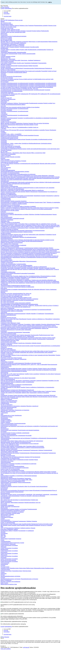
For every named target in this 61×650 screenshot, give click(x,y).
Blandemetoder (4, 507)
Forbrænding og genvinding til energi (9, 162)
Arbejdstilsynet (25, 143)
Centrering (13, 355)
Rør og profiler (9, 319)
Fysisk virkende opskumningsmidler (9, 53)
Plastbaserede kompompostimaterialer (9, 136)
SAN (13, 305)
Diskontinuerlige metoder (6, 477)
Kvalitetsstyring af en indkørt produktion (10, 245)
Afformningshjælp (5, 439)
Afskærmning (4, 240)
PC (24, 305)
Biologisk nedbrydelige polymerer (48, 163)
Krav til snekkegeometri (22, 328)
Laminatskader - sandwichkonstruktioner (10, 495)
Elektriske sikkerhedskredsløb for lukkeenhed (29, 240)
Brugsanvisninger (22, 148)
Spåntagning (3, 573)
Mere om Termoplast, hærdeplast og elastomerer (17, 41)
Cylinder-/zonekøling (36, 324)
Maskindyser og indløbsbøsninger (8, 194)
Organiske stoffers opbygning (8, 32)
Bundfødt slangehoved (16, 391)
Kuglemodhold (23, 273)
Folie (14, 319)
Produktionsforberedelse (6, 218)
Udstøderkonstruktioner (6, 274)
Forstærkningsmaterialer (19, 313)
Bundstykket (4, 396)
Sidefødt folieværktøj (5, 368)
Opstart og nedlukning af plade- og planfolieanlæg (22, 382)
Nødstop (23, 241)
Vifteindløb (41, 268)
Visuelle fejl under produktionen (8, 349)
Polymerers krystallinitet (6, 39)
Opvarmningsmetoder (6, 432)
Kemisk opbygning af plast (7, 28)
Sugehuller (31, 459)
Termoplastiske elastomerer (7, 92)
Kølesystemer (4, 288)
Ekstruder (9, 317)
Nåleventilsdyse (4, 197)
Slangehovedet (30, 390)
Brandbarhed (4, 72)
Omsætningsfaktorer (42, 191)
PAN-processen (12, 130)
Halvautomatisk (20, 230)
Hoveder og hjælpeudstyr (6, 404)
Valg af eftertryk (9, 252)
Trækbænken (43, 374)
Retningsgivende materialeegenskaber (29, 304)
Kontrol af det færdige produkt (45, 524)
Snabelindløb (17, 268)
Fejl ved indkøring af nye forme (8, 473)
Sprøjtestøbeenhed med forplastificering (20, 183)
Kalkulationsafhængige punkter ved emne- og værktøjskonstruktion (16, 265)
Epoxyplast (3, 106)
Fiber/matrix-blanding (28, 124)
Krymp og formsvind (33, 443)
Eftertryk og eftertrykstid (15, 249)
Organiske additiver (5, 49)
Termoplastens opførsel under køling (9, 451)
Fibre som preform (38, 123)
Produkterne (3, 317)
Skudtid (2, 506)
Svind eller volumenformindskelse (15, 293)
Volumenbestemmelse (36, 327)
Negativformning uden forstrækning (9, 430)
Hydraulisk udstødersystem (19, 276)
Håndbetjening (13, 230)
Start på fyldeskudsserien (38, 249)
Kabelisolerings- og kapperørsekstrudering (10, 386)
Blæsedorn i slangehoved (32, 406)
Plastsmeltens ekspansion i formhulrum (29, 298)
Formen (2, 394)
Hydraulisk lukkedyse (21, 197)
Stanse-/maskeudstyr (5, 398)
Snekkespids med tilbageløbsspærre (15, 189)
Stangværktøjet (31, 378)
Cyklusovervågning (5, 231)
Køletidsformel (23, 207)
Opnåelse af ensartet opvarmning (8, 434)
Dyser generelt (52, 369)
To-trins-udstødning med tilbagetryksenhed (37, 277)
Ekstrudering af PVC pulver (27, 364)
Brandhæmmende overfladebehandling (37, 49)
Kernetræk (10, 234)
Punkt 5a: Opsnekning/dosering (13, 226)
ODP (2, 528)
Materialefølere (51, 355)
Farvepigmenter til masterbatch (30, 309)
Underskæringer (39, 440)
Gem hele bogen (7, 16)
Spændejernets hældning (23, 202)
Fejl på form (21, 470)
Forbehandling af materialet (7, 361)
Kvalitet (9, 345)
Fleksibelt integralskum (29, 502)
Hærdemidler (4, 103)
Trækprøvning (23, 359)
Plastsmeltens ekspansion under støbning (10, 298)
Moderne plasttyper (14, 25)
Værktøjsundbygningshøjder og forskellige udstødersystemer (15, 278)
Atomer (8, 30)
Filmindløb (35, 268)
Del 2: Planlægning (13, 244)
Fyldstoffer (3, 55)
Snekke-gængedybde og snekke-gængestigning (12, 187)
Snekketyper (44, 327)
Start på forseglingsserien (6, 253)
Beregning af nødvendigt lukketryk (36, 207)
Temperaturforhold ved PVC (20, 336)
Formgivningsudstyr (5, 520)
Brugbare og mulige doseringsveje (37, 187)
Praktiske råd (32, 440)
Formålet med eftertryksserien (39, 250)
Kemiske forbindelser (21, 30)
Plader (17, 319)
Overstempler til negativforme (8, 467)
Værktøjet (3, 384)
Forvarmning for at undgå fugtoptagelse (15, 363)
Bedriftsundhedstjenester (34, 143)
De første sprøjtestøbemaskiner (8, 170)
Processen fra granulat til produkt (8, 333)
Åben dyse (3, 195)
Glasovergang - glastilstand (27, 60)
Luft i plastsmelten (50, 187)
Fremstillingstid (17, 286)
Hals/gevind (52, 395)
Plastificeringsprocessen (44, 335)
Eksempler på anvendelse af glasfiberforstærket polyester (39, 139)
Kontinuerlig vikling (22, 486)
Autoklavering (7, 483)
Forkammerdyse (49, 195)
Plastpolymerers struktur (6, 37)
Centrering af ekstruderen (43, 392)
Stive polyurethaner (5, 498)
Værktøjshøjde (9, 219)
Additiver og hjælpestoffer (17, 311)
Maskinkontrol (34, 524)
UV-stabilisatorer (20, 44)
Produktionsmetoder (32, 509)
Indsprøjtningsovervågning (16, 231)
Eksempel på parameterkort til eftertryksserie (34, 252)
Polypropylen (9, 76)
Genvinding (8, 155)
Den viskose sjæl (27, 293)
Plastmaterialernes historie (7, 24)
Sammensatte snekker (53, 327)
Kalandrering (45, 380)
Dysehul (8, 195)
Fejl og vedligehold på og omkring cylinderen (11, 325)
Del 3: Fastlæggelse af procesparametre (10, 246)
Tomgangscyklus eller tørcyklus (20, 234)
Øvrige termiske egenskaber (7, 61)
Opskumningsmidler (21, 52)
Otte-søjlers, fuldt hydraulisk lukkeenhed (32, 178)
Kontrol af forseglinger (6, 513)
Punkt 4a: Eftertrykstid (51, 225)
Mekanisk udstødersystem (7, 276)
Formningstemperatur (17, 450)
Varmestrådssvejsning (17, 570)
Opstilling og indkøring (6, 420)
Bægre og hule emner (8, 357)
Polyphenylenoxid (5, 88)
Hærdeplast (3, 96)
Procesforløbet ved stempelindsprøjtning (10, 173)
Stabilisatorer (23, 43)
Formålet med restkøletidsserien (14, 254)
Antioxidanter (13, 44)
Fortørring (22, 335)
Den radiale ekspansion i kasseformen (9, 300)
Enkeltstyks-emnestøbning (7, 510)
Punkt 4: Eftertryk (41, 225)
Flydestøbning (48, 234)
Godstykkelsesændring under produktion (43, 352)
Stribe (2, 414)
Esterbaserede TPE (35, 93)
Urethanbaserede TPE (25, 93)
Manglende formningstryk (40, 473)
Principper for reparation (6, 494)
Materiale (3, 453)
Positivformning (13, 424)
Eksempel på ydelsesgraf (6, 348)
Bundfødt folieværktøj (16, 368)
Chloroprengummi (5, 562)
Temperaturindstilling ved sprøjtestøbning (10, 304)
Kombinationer (53, 118)
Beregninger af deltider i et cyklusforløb (10, 206)
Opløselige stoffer (5, 47)
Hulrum (36, 459)
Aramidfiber (3, 132)
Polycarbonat (12, 88)
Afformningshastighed (51, 438)
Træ (1, 457)
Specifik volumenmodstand (7, 68)
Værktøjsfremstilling (21, 264)
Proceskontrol (37, 345)
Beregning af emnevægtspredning (44, 256)
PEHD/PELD (4, 305)
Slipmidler (33, 313)
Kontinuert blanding (14, 509)
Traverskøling (27, 324)
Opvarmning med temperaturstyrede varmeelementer (13, 435)
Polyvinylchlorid (4, 81)
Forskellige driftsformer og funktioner (9, 229)
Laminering (38, 380)
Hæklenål (3, 273)
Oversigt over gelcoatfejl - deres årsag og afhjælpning (32, 495)
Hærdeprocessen (11, 99)
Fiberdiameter (53, 130)
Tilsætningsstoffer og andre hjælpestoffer (10, 43)
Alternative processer (10, 411)
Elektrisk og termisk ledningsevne (8, 135)
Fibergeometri (4, 124)
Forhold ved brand (52, 71)
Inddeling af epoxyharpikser (33, 107)
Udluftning (28, 521)
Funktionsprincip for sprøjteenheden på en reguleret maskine (27, 175)
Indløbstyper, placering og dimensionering (37, 266)
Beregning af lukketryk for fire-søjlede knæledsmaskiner (39, 209)
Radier (14, 459)
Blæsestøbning (48, 319)
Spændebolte (15, 324)
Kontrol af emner (5, 469)
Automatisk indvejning (42, 355)
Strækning (44, 337)
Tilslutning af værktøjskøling (53, 202)
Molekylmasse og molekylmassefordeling (38, 41)
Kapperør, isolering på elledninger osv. (36, 319)
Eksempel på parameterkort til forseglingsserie (39, 253)
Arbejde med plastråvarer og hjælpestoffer (10, 146)
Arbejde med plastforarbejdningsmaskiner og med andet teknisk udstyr (43, 148)
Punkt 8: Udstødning (40, 227)
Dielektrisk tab (48, 68)
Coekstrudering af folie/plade (29, 380)
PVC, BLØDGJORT (37, 305)
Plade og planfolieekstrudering (8, 379)
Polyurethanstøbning (5, 497)
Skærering (55, 396)
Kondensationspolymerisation (19, 36)
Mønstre (2, 123)
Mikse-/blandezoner (11, 328)
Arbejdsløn (37, 214)
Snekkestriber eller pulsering (26, 352)
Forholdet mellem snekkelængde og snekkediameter (39, 325)
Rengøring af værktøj (6, 355)
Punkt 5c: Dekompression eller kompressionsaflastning (43, 226)
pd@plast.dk (26, 647)
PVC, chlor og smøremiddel (40, 364)
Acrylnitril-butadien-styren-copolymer (41, 79)
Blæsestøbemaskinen (5, 390)
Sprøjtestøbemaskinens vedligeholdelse (10, 237)
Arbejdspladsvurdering (46, 143)
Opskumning (11, 505)
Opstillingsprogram (5, 230)
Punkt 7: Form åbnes (30, 227)
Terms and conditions (6, 648)
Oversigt (36, 124)
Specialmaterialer (36, 457)
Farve (54, 103)
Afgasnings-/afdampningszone (48, 324)
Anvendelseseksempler (22, 83)
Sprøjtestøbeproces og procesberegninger (10, 205)
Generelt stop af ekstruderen (24, 343)
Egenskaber (3, 83)
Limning (3, 572)
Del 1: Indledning (5, 244)
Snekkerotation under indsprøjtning (36, 234)
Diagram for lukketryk (20, 209)
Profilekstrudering (5, 376)
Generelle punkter (16, 513)
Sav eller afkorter (50, 374)
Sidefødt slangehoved (6, 391)
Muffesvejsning (30, 568)
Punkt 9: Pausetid (49, 227)
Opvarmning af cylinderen (7, 336)
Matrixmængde (19, 124)
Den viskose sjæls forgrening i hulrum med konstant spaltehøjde (16, 302)
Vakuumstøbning (13, 482)
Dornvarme (12, 340)
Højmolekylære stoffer (20, 32)
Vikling (2, 483)
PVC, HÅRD (28, 305)
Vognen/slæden (33, 392)
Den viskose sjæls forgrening (7, 301)
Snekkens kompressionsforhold (23, 327)
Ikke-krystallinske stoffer (6, 40)
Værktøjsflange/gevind (6, 324)
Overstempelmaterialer (6, 466)
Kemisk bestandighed (29, 135)
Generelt (3, 518)
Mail (21, 647)
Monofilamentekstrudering (7, 383)
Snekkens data (45, 328)
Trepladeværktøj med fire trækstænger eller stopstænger (38, 282)
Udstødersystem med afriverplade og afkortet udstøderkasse (21, 281)
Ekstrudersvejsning (14, 568)
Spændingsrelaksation (23, 65)
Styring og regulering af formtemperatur (24, 471)
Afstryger (50, 396)
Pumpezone (17, 339)
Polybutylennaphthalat (48, 87)
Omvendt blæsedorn (43, 396)
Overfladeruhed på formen (22, 459)
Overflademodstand (18, 68)
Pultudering (3, 486)
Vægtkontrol (48, 391)
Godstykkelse (11, 410)
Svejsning (29, 369)
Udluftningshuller (32, 395)
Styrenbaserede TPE (5, 93)
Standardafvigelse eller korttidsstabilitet (10, 261)
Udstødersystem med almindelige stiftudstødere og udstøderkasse (16, 280)
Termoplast (3, 73)
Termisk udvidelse (12, 63)
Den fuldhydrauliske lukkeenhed (8, 177)
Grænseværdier (4, 147)
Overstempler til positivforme (22, 467)
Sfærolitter (3, 41)
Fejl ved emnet (4, 470)
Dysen (30, 391)
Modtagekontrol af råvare (6, 524)
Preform (10, 416)
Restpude (3, 252)
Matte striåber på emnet (42, 351)
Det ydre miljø (4, 151)
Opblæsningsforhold (5, 369)
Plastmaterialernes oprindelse (41, 25)
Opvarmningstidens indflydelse (8, 447)
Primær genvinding (5, 156)
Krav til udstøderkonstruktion (33, 276)
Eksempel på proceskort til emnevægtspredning (24, 256)
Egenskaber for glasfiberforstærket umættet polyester (13, 139)
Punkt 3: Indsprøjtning (15, 225)
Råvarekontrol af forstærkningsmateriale (42, 490)
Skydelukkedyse (12, 197)
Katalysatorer (4, 529)
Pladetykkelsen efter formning (12, 453)
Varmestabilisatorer (5, 44)
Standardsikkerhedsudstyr (7, 238)
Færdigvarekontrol (19, 491)
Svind (2, 286)
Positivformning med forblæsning (8, 426)
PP (8, 305)
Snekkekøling (28, 329)
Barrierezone (4, 328)
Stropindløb (47, 268)
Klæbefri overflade (47, 103)
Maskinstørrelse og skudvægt (7, 214)
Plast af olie (3, 166)
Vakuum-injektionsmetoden (24, 482)
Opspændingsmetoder (6, 199)
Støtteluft (24, 392)
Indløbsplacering (49, 269)
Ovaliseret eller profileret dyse (8, 392)
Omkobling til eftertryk (6, 258)
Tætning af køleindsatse (51, 289)
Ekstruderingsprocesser (6, 365)
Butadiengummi (4, 549)
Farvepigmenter (22, 530)
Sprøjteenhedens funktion (7, 185)
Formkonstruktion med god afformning (21, 438)
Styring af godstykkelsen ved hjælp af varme (26, 355)
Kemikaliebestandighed (19, 71)
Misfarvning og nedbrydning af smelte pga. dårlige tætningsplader (16, 190)
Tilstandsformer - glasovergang (8, 59)
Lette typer (37, 502)
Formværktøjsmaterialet (6, 521)
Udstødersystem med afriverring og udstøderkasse (47, 281)
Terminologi (31, 25)
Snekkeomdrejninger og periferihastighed (50, 345)
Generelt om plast (7, 22)
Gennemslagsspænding (28, 68)
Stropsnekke (27, 335)
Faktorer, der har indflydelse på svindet (10, 445)
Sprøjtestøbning (8, 8)
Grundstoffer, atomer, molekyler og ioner (10, 29)
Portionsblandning (5, 509)
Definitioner (17, 528)
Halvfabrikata (46, 123)
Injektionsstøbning (5, 544)
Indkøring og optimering (6, 344)
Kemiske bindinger (36, 30)
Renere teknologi (27, 152)
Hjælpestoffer (4, 102)
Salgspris (54, 214)
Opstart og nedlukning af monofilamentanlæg (21, 384)
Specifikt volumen (14, 210)
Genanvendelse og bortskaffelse (8, 154)
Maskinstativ (45, 175)
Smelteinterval (37, 60)
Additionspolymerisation (6, 36)
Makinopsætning (4, 514)
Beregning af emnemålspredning (28, 257)
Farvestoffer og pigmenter (18, 45)
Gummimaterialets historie (7, 542)
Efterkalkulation (4, 215)
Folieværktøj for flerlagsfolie (42, 369)
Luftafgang (40, 450)
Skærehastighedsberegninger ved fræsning (10, 579)
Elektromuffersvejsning (39, 568)
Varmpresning (27, 478)
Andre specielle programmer (16, 235)
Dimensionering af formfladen (8, 463)
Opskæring (34, 368)
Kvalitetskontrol (9, 408)
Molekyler (13, 30)
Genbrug (3, 155)
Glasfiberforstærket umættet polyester (9, 138)
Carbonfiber (3, 128)
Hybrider (3, 131)
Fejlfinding (3, 222)
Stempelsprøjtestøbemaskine (7, 171)
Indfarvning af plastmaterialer (7, 308)
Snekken (24, 325)
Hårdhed (30, 65)
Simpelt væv (3, 127)
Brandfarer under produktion (27, 525)
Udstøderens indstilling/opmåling (19, 203)
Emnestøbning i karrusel (19, 510)
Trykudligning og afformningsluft (38, 438)
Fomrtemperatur (34, 450)
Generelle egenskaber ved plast (8, 56)
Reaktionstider (4, 505)
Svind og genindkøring (18, 252)
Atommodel (29, 30)
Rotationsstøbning (5, 475)
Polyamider (8, 87)
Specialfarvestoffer (34, 47)
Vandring (53, 391)
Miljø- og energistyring (36, 152)
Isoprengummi (4, 552)
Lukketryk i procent (9, 209)
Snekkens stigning (11, 327)
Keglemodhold (31, 273)
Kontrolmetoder (4, 487)
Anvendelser (15, 545)
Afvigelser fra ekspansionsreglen (26, 300)
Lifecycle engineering (6, 167)
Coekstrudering (56, 319)
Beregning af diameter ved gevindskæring (10, 581)
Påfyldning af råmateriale (10, 335)
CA (22, 305)
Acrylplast (3, 87)
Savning (6, 583)
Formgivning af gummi (18, 542)
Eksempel (3, 158)
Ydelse (17, 340)
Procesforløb (28, 435)
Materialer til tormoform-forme (8, 455)
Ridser (2, 351)
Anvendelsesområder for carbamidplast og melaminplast (36, 118)
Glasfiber (3, 122)
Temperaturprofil (50, 339)
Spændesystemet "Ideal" (40, 202)
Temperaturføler (26, 332)
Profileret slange (41, 391)
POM (43, 305)
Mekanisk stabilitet (38, 471)
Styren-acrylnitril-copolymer (25, 79)
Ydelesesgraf (4, 347)
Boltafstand (32, 202)
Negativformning (5, 428)
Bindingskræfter (45, 30)
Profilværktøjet (4, 378)
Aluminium (27, 457)
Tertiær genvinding (5, 159)
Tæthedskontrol (14, 398)
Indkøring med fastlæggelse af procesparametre (12, 242)
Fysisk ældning (4, 63)
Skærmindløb (29, 268)
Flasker (15, 357)
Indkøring (8, 422)
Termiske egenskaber (5, 57)
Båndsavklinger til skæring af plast (9, 584)
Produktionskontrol (9, 491)
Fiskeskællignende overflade (18, 351)
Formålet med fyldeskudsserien (8, 248)
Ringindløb (52, 268)
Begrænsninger (8, 545)
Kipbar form (3, 407)
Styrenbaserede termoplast (7, 77)
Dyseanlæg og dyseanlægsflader (25, 195)
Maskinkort (3, 219)
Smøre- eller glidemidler (6, 45)
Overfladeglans (9, 286)
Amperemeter (4, 332)
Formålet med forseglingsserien (52, 252)
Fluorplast (18, 88)
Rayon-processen (5, 130)
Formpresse (18, 538)
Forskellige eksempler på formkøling (9, 289)
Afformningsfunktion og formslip (48, 276)
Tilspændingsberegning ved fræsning (29, 579)
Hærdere (24, 107)
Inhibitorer (15, 103)
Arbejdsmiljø (4, 140)
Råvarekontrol (14, 345)
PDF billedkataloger (10, 20)
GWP (4, 528)
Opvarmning (4, 431)
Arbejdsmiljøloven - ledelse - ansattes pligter (11, 143)
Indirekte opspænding (15, 201)
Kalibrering (21, 374)
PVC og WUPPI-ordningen (7, 163)
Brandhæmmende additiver (20, 72)
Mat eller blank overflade (31, 351)
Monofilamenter (23, 319)
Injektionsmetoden (5, 482)
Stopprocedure (12, 402)
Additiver (15, 529)
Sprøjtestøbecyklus (5, 221)
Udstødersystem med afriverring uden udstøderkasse (13, 282)
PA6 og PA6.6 (48, 305)
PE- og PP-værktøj (11, 374)
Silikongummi (4, 554)
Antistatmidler (4, 52)
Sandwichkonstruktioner (41, 486)
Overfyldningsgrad (14, 506)
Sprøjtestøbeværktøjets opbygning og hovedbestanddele (14, 266)
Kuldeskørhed (34, 63)
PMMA (19, 305)
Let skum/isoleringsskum (24, 499)
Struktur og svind (27, 297)
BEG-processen (20, 130)
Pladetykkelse (9, 450)
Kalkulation (3, 211)
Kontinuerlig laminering (12, 486)
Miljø (2, 526)
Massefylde (3, 71)
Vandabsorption (10, 71)
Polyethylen (3, 76)
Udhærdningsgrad (5, 100)
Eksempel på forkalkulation (7, 213)
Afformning (7, 436)
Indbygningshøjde (11, 396)
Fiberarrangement (11, 124)
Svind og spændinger (34, 374)
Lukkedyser (56, 195)
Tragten (2, 335)
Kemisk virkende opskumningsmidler (26, 53)
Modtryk (28, 191)
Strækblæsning (18, 415)
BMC (2, 536)
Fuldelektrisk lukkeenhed (28, 179)
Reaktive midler (24, 49)
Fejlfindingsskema (5, 403)
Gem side (6, 12)
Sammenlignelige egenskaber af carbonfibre (34, 130)
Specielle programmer (6, 233)
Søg (1, 22)
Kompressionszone (10, 339)
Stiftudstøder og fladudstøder (7, 277)
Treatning (40, 368)
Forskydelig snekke (19, 329)
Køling (40, 337)
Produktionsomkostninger (46, 214)
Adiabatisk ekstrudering (6, 320)
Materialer (3, 292)
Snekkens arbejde (51, 337)
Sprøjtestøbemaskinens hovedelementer (26, 174)
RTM (23, 481)
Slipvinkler (9, 459)
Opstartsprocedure (5, 402)
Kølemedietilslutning (23, 289)
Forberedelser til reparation (7, 517)
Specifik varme (20, 63)
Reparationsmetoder (5, 493)
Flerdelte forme (28, 396)
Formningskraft (26, 450)
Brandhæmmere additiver (6, 530)
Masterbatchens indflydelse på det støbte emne (11, 309)
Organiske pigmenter (14, 47)
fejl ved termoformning (14, 469)
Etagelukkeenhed (19, 178)
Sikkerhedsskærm (22, 390)
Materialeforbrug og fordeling (21, 214)
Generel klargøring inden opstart (8, 341)
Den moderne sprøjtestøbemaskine (9, 174)
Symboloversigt (14, 390)
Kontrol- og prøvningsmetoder (8, 522)
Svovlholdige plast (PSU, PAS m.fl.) (29, 88)
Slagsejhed (35, 65)
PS (9, 305)
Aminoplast (3, 112)
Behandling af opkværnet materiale (33, 363)
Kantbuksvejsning (49, 568)
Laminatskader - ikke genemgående (33, 494)
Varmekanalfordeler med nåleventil (9, 269)
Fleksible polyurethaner (6, 501)
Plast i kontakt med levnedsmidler (33, 71)
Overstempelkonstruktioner (17, 466)
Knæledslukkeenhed (21, 177)
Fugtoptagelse (20, 135)
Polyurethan (3, 110)
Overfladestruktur (5, 297)
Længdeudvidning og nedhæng (22, 447)
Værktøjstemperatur (28, 248)
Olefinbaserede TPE (15, 93)
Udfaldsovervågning (28, 231)
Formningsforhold (5, 424)
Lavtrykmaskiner (23, 509)
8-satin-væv (35, 127)
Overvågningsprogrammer (38, 230)
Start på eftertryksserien (51, 250)
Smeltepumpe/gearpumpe (6, 359)
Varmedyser (25, 269)
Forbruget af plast (52, 25)
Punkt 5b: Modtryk (25, 226)
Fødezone (3, 339)
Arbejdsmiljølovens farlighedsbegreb (9, 148)
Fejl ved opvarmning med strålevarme (24, 473)
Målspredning (22, 261)
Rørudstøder (17, 277)
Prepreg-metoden (13, 479)
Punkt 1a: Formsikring (30, 223)
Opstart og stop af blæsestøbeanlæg (9, 400)
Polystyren (3, 79)
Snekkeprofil (26, 187)
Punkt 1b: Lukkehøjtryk (41, 223)
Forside (2, 8)
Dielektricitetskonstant (39, 68)
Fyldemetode (15, 521)
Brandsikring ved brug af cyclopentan (43, 525)
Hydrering (7, 160)
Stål (31, 457)
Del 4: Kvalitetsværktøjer (6, 260)
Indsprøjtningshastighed (26, 249)
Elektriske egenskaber (6, 67)
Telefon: (31, 647)
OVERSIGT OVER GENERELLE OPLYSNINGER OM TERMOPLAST (30, 306)
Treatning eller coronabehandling (8, 264)
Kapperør (19, 357)
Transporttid (7, 506)
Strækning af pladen (5, 449)
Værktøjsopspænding (6, 198)
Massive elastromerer (5, 502)
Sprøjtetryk (36, 248)
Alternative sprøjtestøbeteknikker (8, 315)
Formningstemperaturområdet (37, 447)
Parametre (8, 119)
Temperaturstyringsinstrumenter (14, 332)
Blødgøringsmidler (12, 52)
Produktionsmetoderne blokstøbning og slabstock (12, 512)
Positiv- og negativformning (7, 423)
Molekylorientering (52, 41)
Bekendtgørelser (10, 528)
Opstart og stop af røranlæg (13, 375)
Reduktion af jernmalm (20, 160)
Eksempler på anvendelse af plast (8, 26)
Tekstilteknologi (4, 126)
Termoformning (4, 418)
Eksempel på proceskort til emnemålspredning (47, 257)
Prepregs (47, 130)
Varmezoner (21, 324)
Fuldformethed (13, 449)
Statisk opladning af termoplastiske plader (16, 446)
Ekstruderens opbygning (6, 321)
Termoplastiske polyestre (26, 87)
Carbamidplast (4, 114)
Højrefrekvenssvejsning (6, 570)
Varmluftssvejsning (5, 568)
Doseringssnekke (35, 335)
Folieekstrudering (5, 367)
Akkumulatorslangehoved (7, 406)
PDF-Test (3, 20)
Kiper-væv (9, 127)
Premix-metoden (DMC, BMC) (24, 479)
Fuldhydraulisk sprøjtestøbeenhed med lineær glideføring (31, 182)
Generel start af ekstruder (12, 343)
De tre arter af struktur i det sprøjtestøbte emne (11, 296)
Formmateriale (4, 395)
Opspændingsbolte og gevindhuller (9, 202)
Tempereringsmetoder (6, 462)
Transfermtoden (11, 538)
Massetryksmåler (13, 337)
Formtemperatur (52, 453)
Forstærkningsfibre (5, 120)
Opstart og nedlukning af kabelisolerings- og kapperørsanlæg (40, 387)
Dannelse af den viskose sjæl (7, 294)
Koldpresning (4, 481)
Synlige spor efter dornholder (13, 352)
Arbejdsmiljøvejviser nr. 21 (7, 144)
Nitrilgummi (3, 546)
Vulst (17, 374)
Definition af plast (23, 25)
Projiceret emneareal (49, 207)
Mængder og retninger (10, 123)
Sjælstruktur (20, 297)
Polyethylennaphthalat (37, 87)
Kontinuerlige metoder (6, 485)
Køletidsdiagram (16, 207)
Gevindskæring (7, 580)
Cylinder (18, 323)
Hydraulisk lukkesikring (15, 241)
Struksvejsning (22, 568)
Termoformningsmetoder (20, 423)
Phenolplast (9, 110)
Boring (2, 580)
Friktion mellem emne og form (21, 440)
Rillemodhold (17, 273)
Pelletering (3, 319)
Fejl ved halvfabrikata (13, 470)
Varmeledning (27, 63)
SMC (5, 536)
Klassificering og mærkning (14, 147)
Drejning (3, 574)
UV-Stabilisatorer (40, 313)
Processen (13, 317)
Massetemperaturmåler (22, 337)
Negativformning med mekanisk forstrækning (28, 430)
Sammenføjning (4, 564)
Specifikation (4, 345)
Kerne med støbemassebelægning (16, 457)
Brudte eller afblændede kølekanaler (36, 289)
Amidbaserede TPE (44, 93)
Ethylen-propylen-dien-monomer (8, 560)
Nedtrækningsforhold (6, 371)
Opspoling (8, 384)
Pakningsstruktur (13, 297)
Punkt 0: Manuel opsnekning (7, 223)
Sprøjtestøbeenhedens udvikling (21, 171)
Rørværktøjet (4, 374)
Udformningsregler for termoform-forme (10, 458)
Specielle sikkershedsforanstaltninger (34, 241)
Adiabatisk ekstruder (36, 343)
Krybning (3, 65)
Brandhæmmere (4, 48)
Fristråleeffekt (4, 268)
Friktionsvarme (30, 336)
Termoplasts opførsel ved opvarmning (35, 446)
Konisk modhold (9, 273)
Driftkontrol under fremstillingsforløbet (22, 524)
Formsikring (18, 396)
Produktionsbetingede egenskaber (18, 369)
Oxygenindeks (10, 72)
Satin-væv (14, 127)
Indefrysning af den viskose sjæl (22, 294)
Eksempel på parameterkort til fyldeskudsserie (20, 250)
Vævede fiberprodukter (10, 122)
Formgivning (4, 293)
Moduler (3, 21)
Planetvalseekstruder (52, 364)
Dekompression (34, 191)
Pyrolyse (3, 160)
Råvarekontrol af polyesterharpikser (9, 490)
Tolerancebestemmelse (31, 261)
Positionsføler (18, 392)
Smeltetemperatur (19, 248)
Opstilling (3, 422)
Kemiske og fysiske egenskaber (8, 69)
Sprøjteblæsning (4, 416)
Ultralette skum (34, 499)
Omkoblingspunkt (5, 249)
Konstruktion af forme (6, 454)
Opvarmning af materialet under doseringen (15, 191)
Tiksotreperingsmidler (24, 103)
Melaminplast (4, 116)
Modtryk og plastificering (38, 190)
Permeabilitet (44, 71)
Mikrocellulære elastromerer (17, 502)
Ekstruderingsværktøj (33, 337)
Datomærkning (4, 290)
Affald (43, 152)
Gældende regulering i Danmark (27, 528)
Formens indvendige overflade (20, 395)
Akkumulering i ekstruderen (19, 406)
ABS (16, 305)
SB (11, 305)
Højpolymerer (4, 33)
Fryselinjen (29, 368)
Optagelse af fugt (5, 443)
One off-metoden (32, 486)
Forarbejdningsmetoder (11, 83)
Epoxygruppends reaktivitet (15, 107)
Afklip (27, 392)
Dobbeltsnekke (37, 328)
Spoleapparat (57, 374)
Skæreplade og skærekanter (42, 395)
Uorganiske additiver (15, 49)
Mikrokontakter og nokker (7, 175)
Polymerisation (4, 35)
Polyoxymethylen (15, 87)
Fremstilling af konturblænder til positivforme (25, 463)
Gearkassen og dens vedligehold (8, 323)
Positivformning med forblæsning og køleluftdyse (28, 426)
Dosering (3, 191)
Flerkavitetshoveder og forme (7, 415)
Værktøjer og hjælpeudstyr (7, 262)
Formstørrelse (4, 459)
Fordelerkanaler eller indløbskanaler (36, 269)
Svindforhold (23, 245)
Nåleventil (19, 269)
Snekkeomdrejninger (10, 193)
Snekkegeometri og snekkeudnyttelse (9, 186)
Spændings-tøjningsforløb (11, 65)
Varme (52, 335)
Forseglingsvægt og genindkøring (20, 253)
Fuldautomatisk (28, 230)
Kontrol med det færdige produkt (26, 345)
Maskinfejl (3, 516)
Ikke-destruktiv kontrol (6, 525)
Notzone (57, 324)
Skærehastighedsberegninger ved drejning (10, 576)
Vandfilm (27, 374)
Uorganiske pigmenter (24, 47)
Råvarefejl (8, 516)
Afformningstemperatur (6, 438)
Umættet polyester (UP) (6, 97)
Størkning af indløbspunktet (27, 286)
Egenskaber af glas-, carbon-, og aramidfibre (11, 134)
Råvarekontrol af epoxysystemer (25, 490)
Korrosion (36, 135)
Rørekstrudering (4, 372)
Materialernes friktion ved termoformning (18, 443)
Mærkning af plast (5, 164)
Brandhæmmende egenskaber (36, 103)
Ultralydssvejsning (26, 570)
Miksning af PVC (16, 364)
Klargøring (3, 343)
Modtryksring (25, 391)
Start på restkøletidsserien (28, 254)
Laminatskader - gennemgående (49, 494)
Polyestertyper (4, 99)
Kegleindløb (23, 268)
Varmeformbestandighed (40, 254)
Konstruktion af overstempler (7, 465)
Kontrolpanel (4, 331)
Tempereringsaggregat (6, 203)
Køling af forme (11, 471)
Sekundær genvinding (15, 156)
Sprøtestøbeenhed (5, 181)
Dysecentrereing (14, 195)
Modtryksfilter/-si (5, 337)
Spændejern (23, 201)
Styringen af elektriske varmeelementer (20, 432)
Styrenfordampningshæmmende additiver (15, 104)
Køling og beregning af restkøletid (28, 206)
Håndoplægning (4, 478)
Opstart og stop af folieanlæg (49, 368)
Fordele (2, 545)
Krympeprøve (16, 359)
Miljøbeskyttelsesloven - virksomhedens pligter (12, 152)
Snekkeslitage (4, 189)
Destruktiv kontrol (16, 525)
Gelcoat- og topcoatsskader (18, 494)
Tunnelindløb (10, 268)
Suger (18, 335)
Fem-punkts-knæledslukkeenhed (14, 179)
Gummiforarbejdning (5, 541)
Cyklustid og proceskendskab (13, 222)
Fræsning (3, 577)
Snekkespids (31, 328)
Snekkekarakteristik (5, 340)
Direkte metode (4, 538)
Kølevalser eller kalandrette (7, 380)
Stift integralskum (14, 499)
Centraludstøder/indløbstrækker (8, 272)
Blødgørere (3, 313)
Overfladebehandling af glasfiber (25, 127)
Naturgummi (12, 544)
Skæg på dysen (7, 351)
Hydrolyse (12, 160)
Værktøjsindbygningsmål (18, 218)
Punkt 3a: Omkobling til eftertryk (29, 225)
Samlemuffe (3, 375)
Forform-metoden (5, 479)
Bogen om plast (19, 20)
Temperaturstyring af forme (7, 461)
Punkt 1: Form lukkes (19, 223)
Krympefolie (24, 371)
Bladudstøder (24, 277)
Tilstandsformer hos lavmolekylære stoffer (10, 60)
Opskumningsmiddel (5, 311)
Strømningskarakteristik (6, 364)
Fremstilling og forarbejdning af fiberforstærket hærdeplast (23, 475)
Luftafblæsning (4, 234)
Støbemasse (5, 457)
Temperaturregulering (6, 285)
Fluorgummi (3, 557)
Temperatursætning (41, 339)
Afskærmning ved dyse (12, 240)
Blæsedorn (35, 396)
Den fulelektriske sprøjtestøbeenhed (9, 182)
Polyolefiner (3, 75)
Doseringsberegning (5, 210)
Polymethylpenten (17, 76)
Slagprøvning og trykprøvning (22, 410)
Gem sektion (7, 13)
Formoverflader (10, 440)
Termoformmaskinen (5, 419)
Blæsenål (3, 408)
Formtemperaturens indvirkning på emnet (20, 285)
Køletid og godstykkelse (6, 207)
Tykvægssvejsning (5, 566)
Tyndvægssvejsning (5, 569)
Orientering (3, 119)
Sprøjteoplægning (12, 478)
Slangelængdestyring (12, 407)
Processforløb (4, 503)
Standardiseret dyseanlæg (40, 195)
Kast (5, 286)
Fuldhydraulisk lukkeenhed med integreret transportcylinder (40, 177)
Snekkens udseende (32, 339)
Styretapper (10, 395)
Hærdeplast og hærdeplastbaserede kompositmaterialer (26, 163)
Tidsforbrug (31, 214)
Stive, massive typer (5, 499)
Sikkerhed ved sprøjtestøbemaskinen (27, 237)
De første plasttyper (5, 25)
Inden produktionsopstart (6, 217)
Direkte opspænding (5, 201)
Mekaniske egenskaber (6, 64)
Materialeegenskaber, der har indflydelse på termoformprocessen (16, 442)
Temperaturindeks (42, 63)
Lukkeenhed (51, 175)
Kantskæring (7, 382)
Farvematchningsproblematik (44, 309)
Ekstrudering (4, 316)
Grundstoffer (4, 30)
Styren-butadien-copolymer (12, 79)
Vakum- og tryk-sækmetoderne (14, 481)
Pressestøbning (20, 478)
